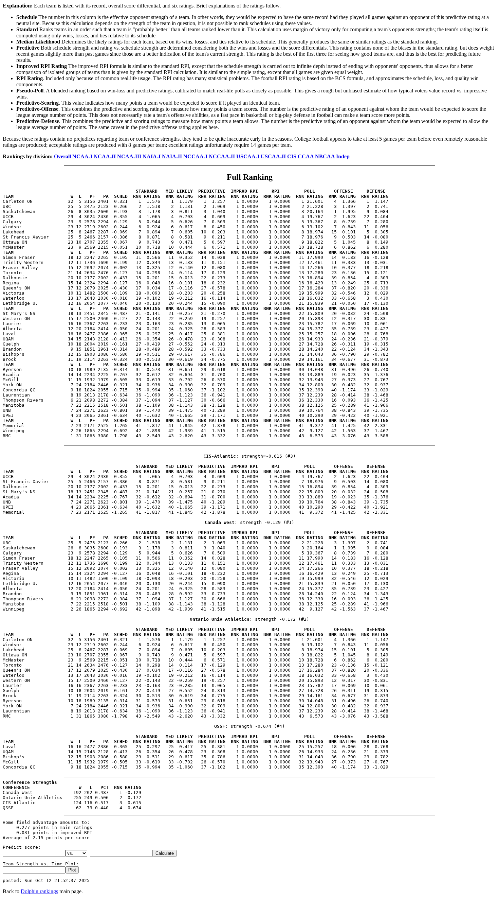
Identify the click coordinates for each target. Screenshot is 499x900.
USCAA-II (273, 156)
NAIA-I (152, 156)
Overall (62, 156)
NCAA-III (129, 156)
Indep (343, 156)
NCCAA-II (222, 156)
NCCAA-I (195, 156)
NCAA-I (82, 156)
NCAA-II (105, 156)
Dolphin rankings (39, 891)
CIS (291, 156)
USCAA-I (247, 156)
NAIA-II (172, 156)
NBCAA (325, 156)
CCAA (306, 156)
